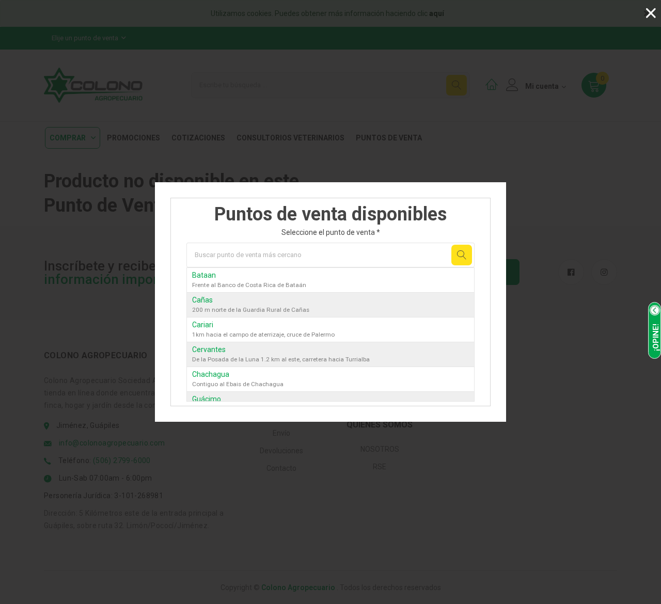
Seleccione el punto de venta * (330, 232)
